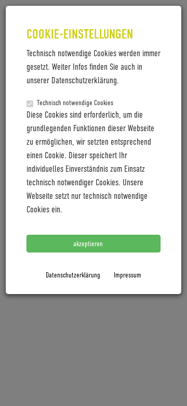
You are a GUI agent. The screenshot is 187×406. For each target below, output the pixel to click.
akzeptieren (88, 243)
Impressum (127, 274)
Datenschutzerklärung (73, 274)
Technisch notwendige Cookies (75, 102)
